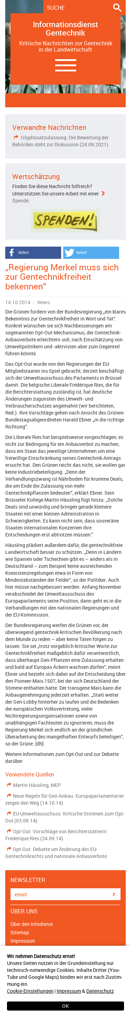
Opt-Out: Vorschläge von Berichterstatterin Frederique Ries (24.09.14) (56, 835)
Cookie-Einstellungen (30, 991)
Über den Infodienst (31, 924)
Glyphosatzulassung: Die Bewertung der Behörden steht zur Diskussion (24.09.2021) (60, 141)
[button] (33, 253)
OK (65, 1006)
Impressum (69, 991)
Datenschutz (100, 991)
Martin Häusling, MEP (37, 785)
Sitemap (19, 932)
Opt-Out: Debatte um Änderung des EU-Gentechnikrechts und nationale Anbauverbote (56, 852)
